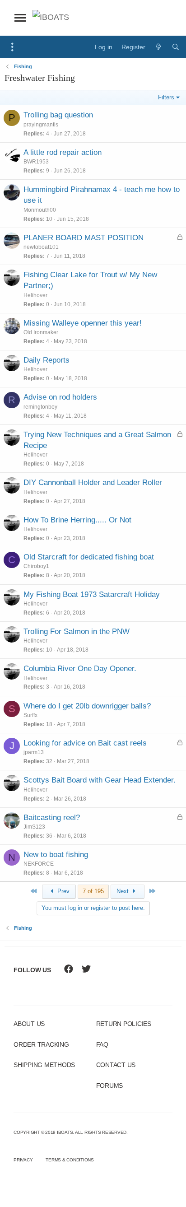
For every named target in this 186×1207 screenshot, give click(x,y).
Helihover (35, 295)
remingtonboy (40, 407)
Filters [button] (166, 97)
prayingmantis (40, 124)
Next (123, 891)
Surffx (30, 715)
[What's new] (158, 47)
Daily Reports (46, 360)
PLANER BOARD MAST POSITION (83, 237)
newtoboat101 (41, 247)
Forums (109, 1085)
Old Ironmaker (40, 332)
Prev (63, 891)
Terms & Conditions (70, 1159)
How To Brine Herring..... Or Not (77, 520)
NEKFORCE (38, 864)
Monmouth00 (39, 210)
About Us (29, 1023)
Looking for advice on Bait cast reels (85, 743)
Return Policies (123, 1023)
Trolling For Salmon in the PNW (76, 631)
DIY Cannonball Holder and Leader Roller (92, 482)
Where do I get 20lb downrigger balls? (87, 706)
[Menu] (12, 47)
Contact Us (116, 1064)
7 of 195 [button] (93, 891)
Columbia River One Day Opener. (79, 668)
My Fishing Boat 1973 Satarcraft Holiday (91, 594)
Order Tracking (41, 1044)
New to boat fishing (55, 854)
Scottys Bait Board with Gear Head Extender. (99, 780)
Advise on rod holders (60, 397)
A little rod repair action (62, 152)
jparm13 (33, 752)
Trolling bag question (58, 115)
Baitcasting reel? (51, 817)
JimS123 (34, 827)
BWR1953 (36, 161)
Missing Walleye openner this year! (82, 323)
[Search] (175, 47)
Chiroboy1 (36, 566)
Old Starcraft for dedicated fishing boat (88, 557)
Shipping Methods (44, 1064)
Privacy (23, 1159)
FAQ (102, 1044)
